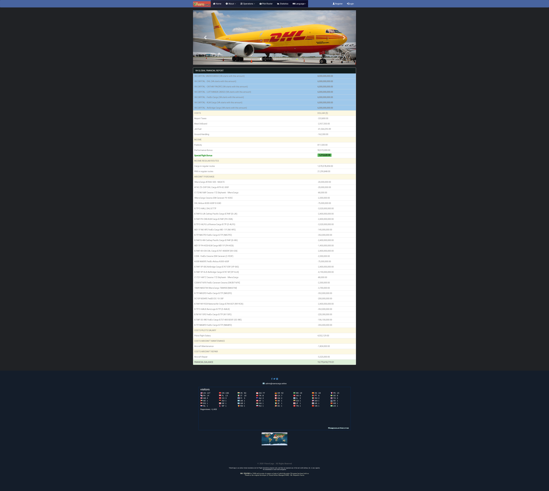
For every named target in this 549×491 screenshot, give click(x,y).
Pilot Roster (267, 4)
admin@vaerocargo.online (276, 384)
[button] (205, 37)
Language (300, 4)
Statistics (284, 4)
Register (339, 4)
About (231, 4)
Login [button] (351, 4)
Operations (248, 4)
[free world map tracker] (274, 439)
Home (218, 4)
